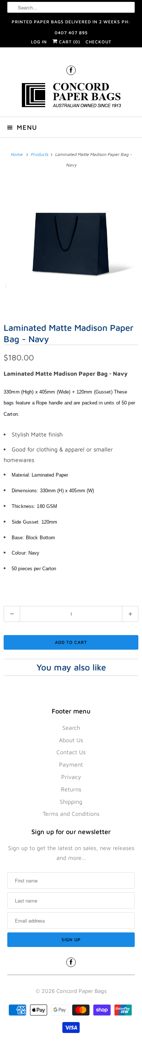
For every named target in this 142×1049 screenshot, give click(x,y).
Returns (71, 789)
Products (40, 154)
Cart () (69, 41)
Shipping (71, 801)
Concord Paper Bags (81, 991)
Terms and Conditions (71, 813)
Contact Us (71, 752)
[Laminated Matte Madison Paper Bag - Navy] (71, 244)
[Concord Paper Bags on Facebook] (71, 70)
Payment (71, 764)
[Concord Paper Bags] (71, 96)
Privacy (71, 777)
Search (71, 727)
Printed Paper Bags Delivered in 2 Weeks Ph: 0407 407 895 (71, 23)
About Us (71, 740)
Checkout (98, 41)
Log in (39, 41)
